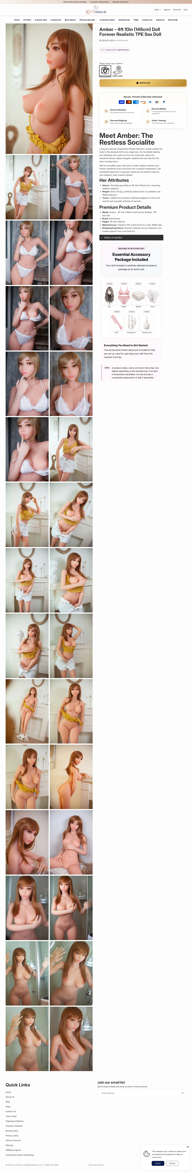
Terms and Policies (96, 1165)
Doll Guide (173, 20)
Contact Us (147, 20)
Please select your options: (111, 63)
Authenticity (124, 20)
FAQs (136, 20)
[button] (131, 237)
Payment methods (14, 1126)
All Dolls (27, 20)
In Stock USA (41, 20)
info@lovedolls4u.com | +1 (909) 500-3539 (41, 1165)
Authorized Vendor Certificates (20, 1155)
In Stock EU (56, 20)
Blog (8, 1102)
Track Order (11, 1116)
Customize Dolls (107, 20)
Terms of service (13, 1140)
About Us (160, 20)
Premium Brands (88, 20)
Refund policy (12, 1131)
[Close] (187, 1146)
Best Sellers (70, 20)
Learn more (156, 1157)
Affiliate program (13, 1150)
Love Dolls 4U (17, 1165)
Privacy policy (12, 1135)
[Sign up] (182, 1093)
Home (17, 20)
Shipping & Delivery (15, 1121)
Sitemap (9, 1145)
